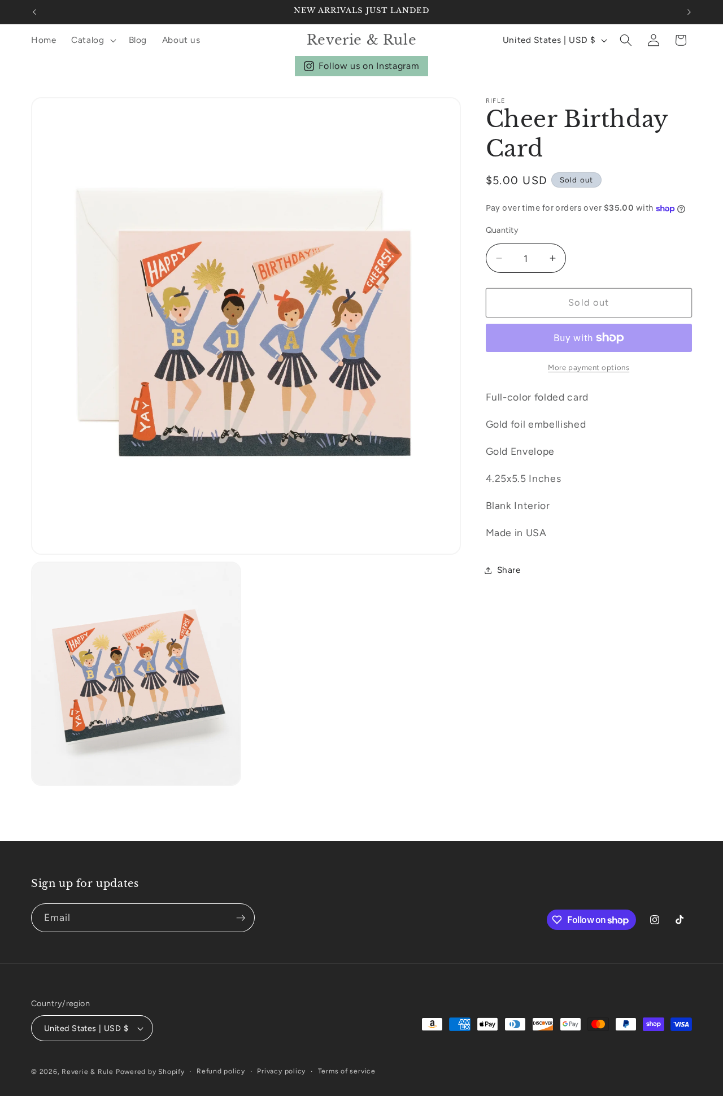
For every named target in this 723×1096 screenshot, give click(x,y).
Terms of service (347, 1071)
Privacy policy (281, 1071)
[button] (92, 40)
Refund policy (221, 1071)
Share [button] (509, 569)
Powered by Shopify (150, 1072)
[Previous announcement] (34, 12)
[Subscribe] (240, 918)
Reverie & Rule (88, 1072)
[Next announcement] (689, 12)
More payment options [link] (588, 367)
